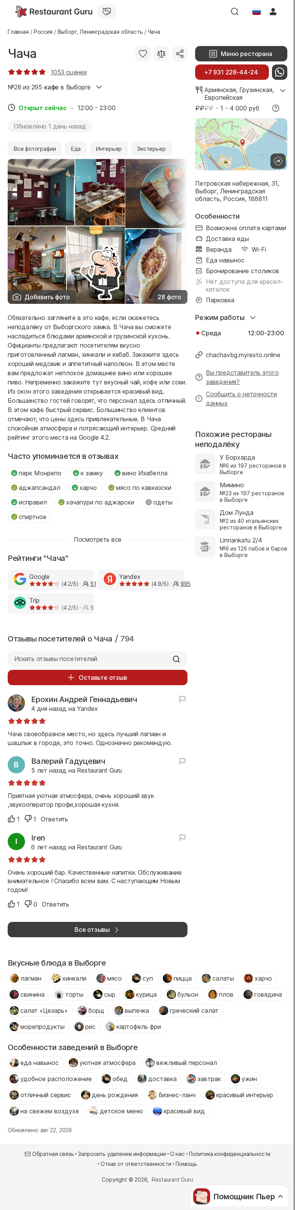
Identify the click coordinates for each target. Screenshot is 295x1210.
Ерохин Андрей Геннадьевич (84, 699)
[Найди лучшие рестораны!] (53, 11)
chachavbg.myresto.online (243, 355)
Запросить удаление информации (122, 1154)
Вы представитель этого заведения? (242, 377)
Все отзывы (92, 929)
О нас (177, 1154)
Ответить (54, 819)
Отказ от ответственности (136, 1164)
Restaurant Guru (172, 1179)
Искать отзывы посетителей (55, 659)
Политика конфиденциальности (229, 1154)
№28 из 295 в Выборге (49, 87)
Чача (22, 53)
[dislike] (28, 819)
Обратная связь (53, 1154)
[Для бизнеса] (107, 11)
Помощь (186, 1164)
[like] (11, 819)
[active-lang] (257, 11)
